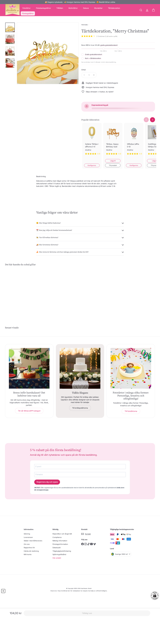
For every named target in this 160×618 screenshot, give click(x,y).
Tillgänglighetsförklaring (61, 551)
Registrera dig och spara (47, 482)
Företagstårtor (28, 13)
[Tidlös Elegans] (80, 368)
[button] (154, 595)
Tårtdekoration (114, 8)
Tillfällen (59, 8)
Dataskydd (56, 548)
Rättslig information (59, 541)
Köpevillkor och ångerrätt (62, 534)
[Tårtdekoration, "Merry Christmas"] (16, 291)
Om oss (27, 544)
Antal (83, 70)
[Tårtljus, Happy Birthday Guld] (113, 141)
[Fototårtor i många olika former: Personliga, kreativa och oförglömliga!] (130, 368)
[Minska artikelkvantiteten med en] (84, 75)
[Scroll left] (146, 119)
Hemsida (84, 25)
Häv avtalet (56, 558)
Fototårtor (26, 8)
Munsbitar (98, 8)
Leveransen (28, 537)
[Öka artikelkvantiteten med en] (94, 75)
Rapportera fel (29, 548)
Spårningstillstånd (59, 554)
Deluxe (86, 8)
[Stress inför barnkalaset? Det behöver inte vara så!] (29, 368)
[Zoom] (47, 53)
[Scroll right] (152, 119)
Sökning (27, 534)
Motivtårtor (73, 8)
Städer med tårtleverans (33, 541)
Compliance (57, 537)
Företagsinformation (60, 544)
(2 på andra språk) (111, 36)
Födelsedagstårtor (43, 8)
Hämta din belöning (31, 551)
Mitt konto (28, 554)
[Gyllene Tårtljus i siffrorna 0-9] (92, 141)
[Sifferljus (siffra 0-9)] (133, 141)
